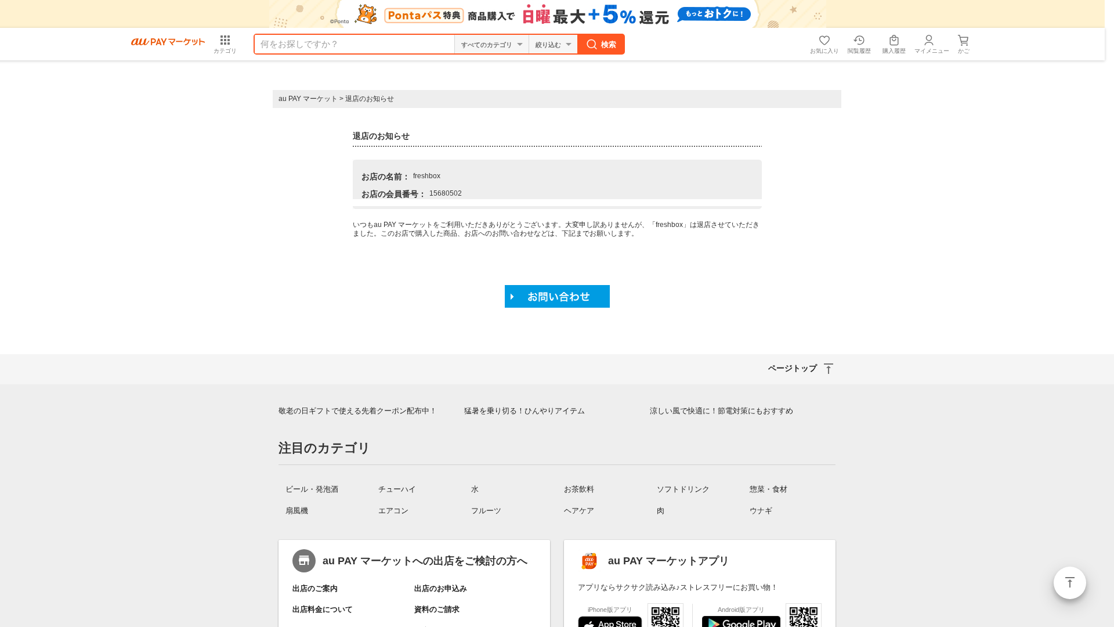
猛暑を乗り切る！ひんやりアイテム (524, 410)
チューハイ (397, 489)
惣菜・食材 (768, 489)
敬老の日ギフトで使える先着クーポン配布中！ (357, 410)
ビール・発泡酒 (311, 489)
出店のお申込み (440, 588)
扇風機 (296, 510)
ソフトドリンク (683, 489)
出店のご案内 (315, 588)
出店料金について (322, 609)
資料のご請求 (437, 609)
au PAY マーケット (308, 99)
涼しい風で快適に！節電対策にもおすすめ (721, 410)
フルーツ (486, 510)
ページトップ (1070, 583)
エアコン (393, 510)
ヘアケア (579, 510)
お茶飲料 (579, 489)
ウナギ (761, 510)
